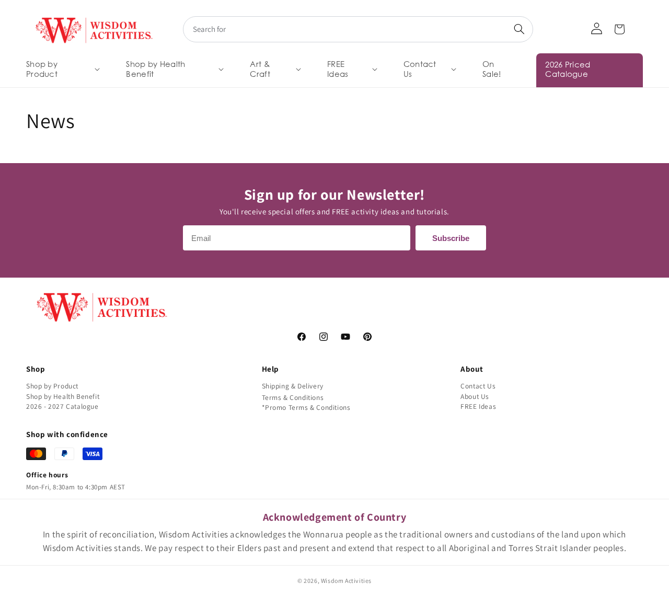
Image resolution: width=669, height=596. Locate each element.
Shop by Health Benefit (62, 396)
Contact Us (477, 386)
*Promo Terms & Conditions (306, 407)
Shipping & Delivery (293, 386)
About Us (474, 396)
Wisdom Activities (346, 580)
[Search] (519, 29)
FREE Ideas (478, 406)
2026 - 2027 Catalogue (62, 406)
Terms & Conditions (293, 397)
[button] (62, 69)
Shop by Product (52, 386)
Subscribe (450, 238)
